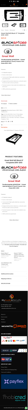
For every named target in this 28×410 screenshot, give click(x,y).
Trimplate (22, 117)
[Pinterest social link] (14, 1)
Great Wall (17, 115)
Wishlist (3, 319)
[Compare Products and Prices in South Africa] (6, 359)
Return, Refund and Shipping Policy (9, 369)
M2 (20, 115)
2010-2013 (9, 114)
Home (2, 30)
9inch (18, 114)
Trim (8, 117)
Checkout (3, 322)
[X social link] (12, 1)
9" (16, 114)
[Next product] (26, 30)
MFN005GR (3, 117)
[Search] (22, 4)
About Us (3, 314)
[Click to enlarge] (3, 19)
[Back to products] (24, 30)
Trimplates (3, 119)
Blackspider (12, 30)
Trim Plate (11, 117)
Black (21, 114)
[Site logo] (14, 4)
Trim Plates (16, 117)
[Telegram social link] (18, 1)
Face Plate (9, 115)
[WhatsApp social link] (16, 1)
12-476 (5, 114)
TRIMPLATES (4, 111)
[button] (2, 15)
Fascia (13, 115)
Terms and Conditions (6, 372)
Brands (6, 30)
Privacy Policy (4, 367)
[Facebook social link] (10, 1)
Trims (7, 119)
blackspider (3, 115)
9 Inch (14, 114)
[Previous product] (22, 30)
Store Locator (4, 317)
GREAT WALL (19, 110)
